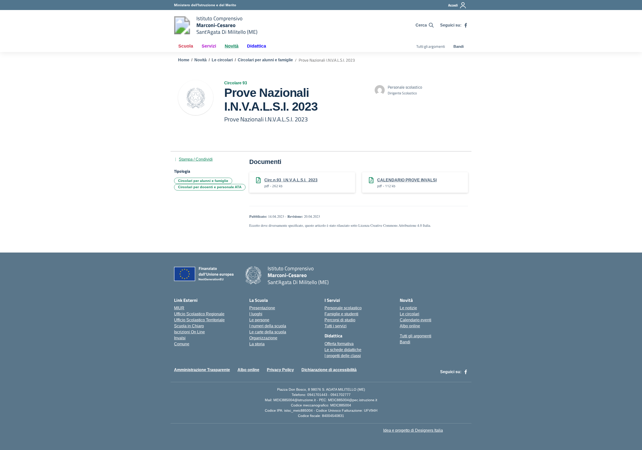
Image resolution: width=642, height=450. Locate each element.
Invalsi (180, 338)
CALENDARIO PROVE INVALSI (407, 180)
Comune (181, 344)
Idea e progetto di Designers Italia (413, 430)
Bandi (458, 46)
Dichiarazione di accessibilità (329, 370)
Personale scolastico (343, 308)
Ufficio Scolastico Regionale (199, 314)
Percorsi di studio (340, 320)
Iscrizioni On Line (189, 332)
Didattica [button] (256, 46)
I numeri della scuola (267, 326)
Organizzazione (263, 338)
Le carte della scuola (267, 332)
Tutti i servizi (336, 326)
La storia (257, 344)
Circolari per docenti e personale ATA (210, 187)
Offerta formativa (339, 344)
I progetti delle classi (343, 356)
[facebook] (465, 25)
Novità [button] (231, 46)
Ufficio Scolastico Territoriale (199, 320)
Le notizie (408, 308)
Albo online (410, 326)
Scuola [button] (185, 46)
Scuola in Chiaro (189, 326)
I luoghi (255, 314)
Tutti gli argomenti (430, 46)
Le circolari (409, 314)
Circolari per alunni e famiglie (203, 181)
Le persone (259, 320)
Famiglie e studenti (341, 314)
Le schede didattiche (343, 350)
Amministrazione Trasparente (202, 370)
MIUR (179, 308)
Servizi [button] (209, 46)
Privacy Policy (280, 370)
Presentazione (262, 308)
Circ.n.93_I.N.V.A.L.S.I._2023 (290, 180)
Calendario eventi (415, 320)
